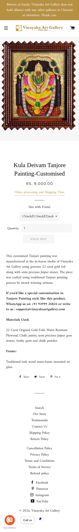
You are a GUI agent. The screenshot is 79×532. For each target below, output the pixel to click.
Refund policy (39, 473)
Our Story (39, 414)
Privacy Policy (39, 455)
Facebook (41, 483)
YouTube (41, 501)
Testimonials (39, 420)
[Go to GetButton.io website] (9, 528)
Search (39, 408)
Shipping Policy (39, 433)
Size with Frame (39, 207)
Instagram (41, 495)
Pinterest (41, 489)
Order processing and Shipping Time (39, 192)
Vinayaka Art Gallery (45, 511)
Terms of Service (39, 467)
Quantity (13, 228)
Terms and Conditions (39, 461)
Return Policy (39, 439)
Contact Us (39, 427)
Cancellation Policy (39, 448)
